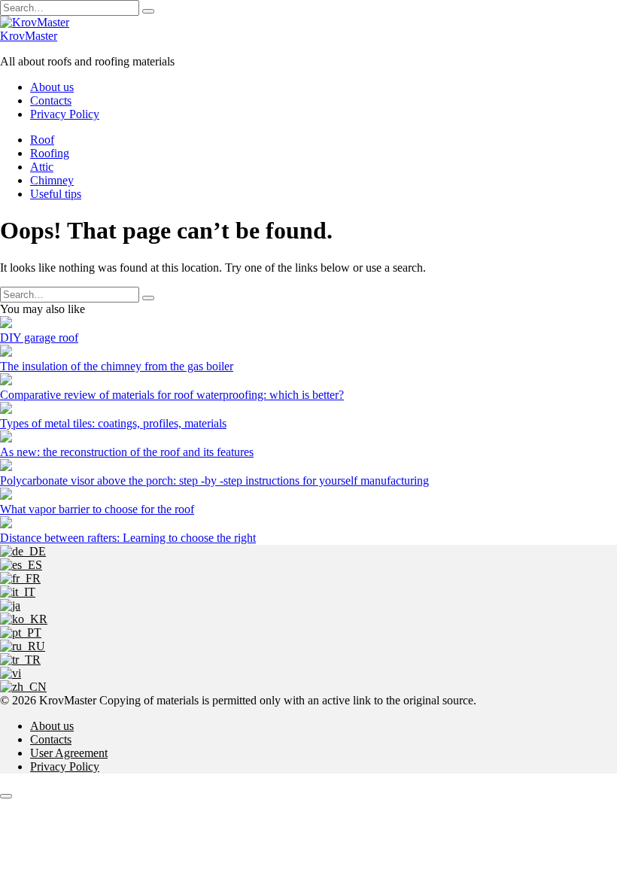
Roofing (49, 153)
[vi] (10, 673)
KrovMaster (28, 35)
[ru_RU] (22, 646)
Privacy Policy (64, 114)
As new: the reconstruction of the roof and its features (127, 452)
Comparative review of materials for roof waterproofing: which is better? (172, 394)
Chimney (52, 180)
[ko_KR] (23, 619)
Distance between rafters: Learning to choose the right (128, 537)
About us (52, 87)
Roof (42, 139)
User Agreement (69, 753)
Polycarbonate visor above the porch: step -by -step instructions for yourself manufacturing (214, 480)
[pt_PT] (20, 632)
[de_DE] (23, 551)
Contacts (50, 100)
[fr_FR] (20, 578)
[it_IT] (17, 591)
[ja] (10, 605)
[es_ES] (21, 564)
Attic (41, 166)
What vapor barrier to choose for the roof (97, 509)
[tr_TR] (20, 659)
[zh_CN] (23, 686)
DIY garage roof (39, 337)
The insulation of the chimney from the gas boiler (116, 366)
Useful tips (55, 193)
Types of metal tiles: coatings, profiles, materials (113, 423)
